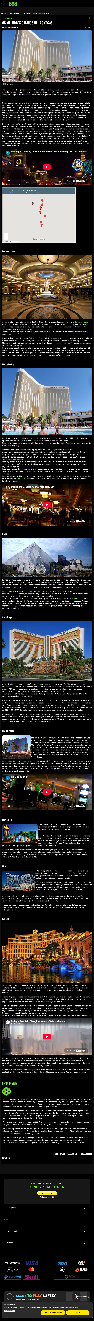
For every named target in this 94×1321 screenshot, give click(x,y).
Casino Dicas (18, 13)
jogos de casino (28, 691)
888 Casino (11, 84)
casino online (23, 103)
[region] (47, 1310)
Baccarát (22, 479)
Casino (3, 13)
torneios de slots (18, 459)
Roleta (74, 599)
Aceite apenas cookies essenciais (53, 1312)
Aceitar (78, 1313)
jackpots (28, 594)
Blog (10, 13)
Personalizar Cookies (9, 1311)
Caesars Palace (81, 322)
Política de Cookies (73, 1307)
